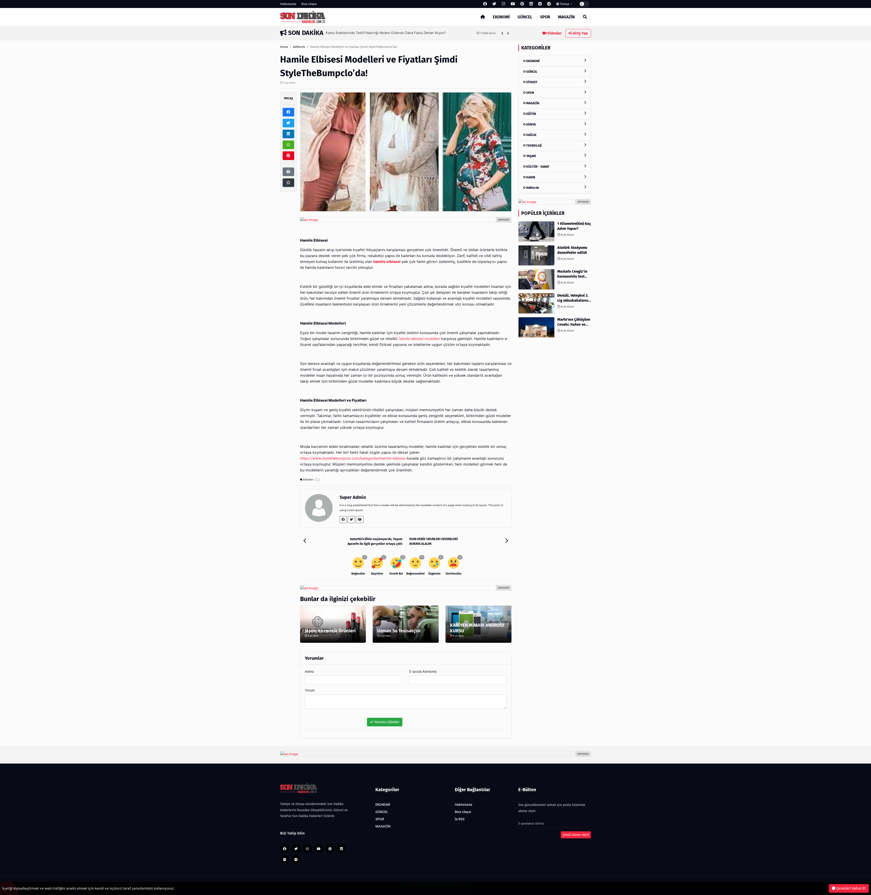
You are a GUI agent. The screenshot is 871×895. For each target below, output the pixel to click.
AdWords (299, 47)
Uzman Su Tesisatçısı (399, 630)
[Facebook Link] (343, 519)
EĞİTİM (531, 114)
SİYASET (532, 82)
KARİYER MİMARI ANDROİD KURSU (477, 627)
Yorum (310, 690)
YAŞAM (531, 156)
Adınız (309, 671)
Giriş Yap (580, 33)
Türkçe (564, 4)
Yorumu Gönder (386, 722)
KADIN (530, 177)
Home (284, 47)
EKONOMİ (501, 17)
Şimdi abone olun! (576, 835)
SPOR (545, 17)
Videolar (554, 33)
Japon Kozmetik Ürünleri (330, 630)
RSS (461, 819)
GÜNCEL (525, 17)
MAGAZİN (566, 17)
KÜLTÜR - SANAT (537, 167)
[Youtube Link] (360, 519)
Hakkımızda (288, 4)
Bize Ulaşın (309, 4)
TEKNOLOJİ (534, 146)
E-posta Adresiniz (423, 671)
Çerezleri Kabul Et (850, 888)
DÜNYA (531, 124)
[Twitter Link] (351, 519)
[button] (503, 33)
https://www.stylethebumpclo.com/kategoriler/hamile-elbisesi (353, 458)
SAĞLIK (531, 135)
